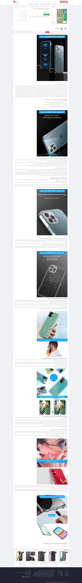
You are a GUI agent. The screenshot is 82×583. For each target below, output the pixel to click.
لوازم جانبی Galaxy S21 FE (53, 170)
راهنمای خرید (59, 570)
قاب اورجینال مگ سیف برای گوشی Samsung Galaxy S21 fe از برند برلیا (19, 562)
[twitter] (25, 576)
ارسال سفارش (59, 574)
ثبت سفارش (60, 575)
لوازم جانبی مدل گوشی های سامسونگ (44, 6)
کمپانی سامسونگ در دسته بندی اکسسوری (44, 174)
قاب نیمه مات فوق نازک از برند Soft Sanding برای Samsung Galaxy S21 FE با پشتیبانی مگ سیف (63, 562)
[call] (22, 576)
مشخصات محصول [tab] (41, 32)
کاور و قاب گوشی (63, 546)
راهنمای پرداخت (59, 573)
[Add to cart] (23, 565)
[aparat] (23, 577)
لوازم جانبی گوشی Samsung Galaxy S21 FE (34, 6)
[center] (28, 2)
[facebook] (26, 576)
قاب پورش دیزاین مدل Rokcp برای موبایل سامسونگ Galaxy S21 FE (52, 562)
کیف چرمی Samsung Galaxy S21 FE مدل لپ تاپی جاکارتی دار (30, 562)
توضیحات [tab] (47, 32)
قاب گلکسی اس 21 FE (52, 543)
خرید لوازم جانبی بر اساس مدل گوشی (54, 6)
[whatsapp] (28, 576)
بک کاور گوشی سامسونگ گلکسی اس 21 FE (61, 543)
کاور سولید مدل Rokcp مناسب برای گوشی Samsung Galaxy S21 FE (41, 562)
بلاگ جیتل (66, 574)
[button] (67, 559)
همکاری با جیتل (65, 575)
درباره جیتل (66, 573)
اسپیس (47, 10)
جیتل (24, 173)
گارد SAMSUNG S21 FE (46, 543)
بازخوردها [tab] (35, 32)
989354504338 (17, 4)
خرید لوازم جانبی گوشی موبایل (63, 6)
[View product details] (67, 565)
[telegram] (29, 576)
